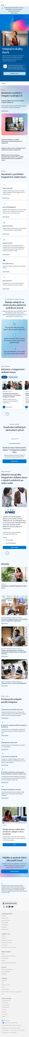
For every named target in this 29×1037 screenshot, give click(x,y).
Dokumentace (4, 980)
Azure (2, 5)
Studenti (3, 987)
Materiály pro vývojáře (6, 984)
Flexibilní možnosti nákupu (7, 942)
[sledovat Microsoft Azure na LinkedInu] (9, 907)
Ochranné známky (13, 1030)
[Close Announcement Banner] (26, 8)
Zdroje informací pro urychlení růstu (8, 956)
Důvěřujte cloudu (5, 924)
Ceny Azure (4, 938)
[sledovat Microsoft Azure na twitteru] (4, 907)
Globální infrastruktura (6, 920)
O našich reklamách (21, 1030)
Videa (3, 994)
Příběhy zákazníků (5, 929)
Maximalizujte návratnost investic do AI (9, 947)
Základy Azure (4, 927)
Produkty (3, 935)
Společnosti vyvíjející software (7, 969)
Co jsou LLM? (4, 1011)
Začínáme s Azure (5, 918)
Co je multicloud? (5, 1002)
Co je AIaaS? (4, 1009)
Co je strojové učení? (5, 1005)
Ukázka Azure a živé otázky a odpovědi (9, 962)
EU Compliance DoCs (5, 1032)
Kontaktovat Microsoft (6, 1028)
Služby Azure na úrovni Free (7, 940)
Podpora (3, 960)
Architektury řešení (5, 958)
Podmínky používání (5, 1030)
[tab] (4, 377)
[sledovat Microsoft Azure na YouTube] (12, 907)
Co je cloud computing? (6, 1000)
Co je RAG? (4, 1016)
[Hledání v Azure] (1, 2)
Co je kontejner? (5, 1014)
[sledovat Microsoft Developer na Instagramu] (7, 907)
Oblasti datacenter (5, 922)
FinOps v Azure (4, 944)
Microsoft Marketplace (6, 971)
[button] (14, 83)
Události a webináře (5, 989)
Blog (2, 982)
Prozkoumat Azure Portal (10, 903)
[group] (12, 395)
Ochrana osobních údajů (15, 1028)
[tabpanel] (14, 398)
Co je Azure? (4, 915)
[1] (2, 883)
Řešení (3, 953)
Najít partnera (4, 973)
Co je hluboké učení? (5, 1007)
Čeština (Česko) (6, 1020)
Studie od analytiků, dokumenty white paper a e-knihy (12, 991)
